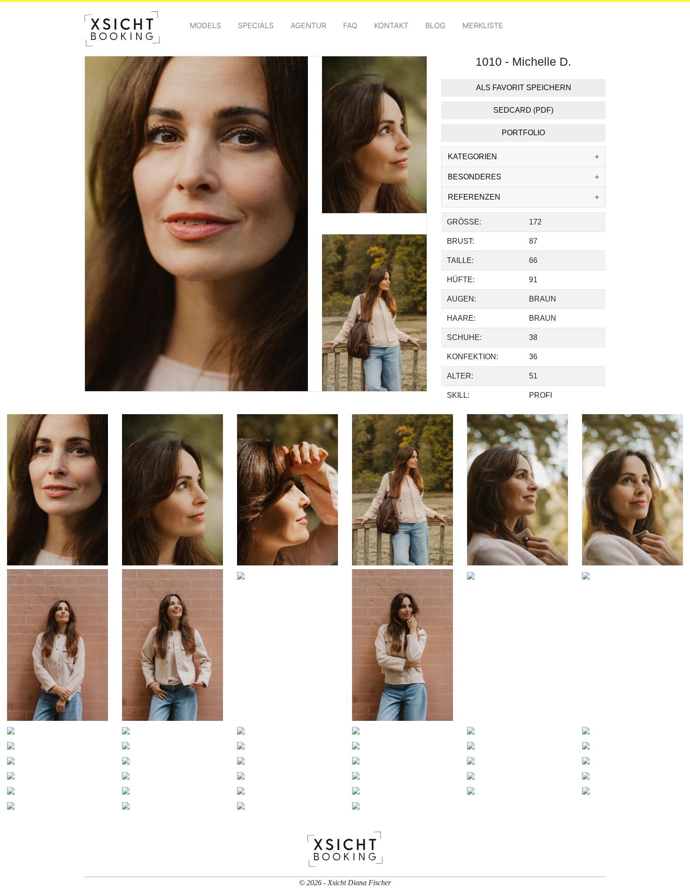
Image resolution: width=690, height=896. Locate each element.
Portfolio (523, 133)
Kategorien (472, 157)
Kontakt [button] (391, 25)
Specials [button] (256, 25)
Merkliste (482, 25)
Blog (435, 25)
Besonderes (474, 177)
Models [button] (205, 25)
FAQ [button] (350, 25)
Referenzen (474, 197)
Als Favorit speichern (523, 88)
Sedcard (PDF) (523, 110)
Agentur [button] (308, 25)
